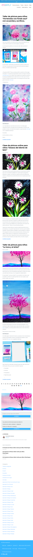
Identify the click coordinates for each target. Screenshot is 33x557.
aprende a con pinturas (8, 484)
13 (26, 383)
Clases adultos (25, 7)
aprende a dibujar (6, 488)
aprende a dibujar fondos (8, 513)
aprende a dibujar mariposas (9, 529)
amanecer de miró (7, 475)
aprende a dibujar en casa (8, 504)
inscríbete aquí (6, 75)
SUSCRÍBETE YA (16, 428)
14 (29, 383)
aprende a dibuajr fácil (8, 486)
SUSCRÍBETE (16, 416)
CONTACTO (15, 545)
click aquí (11, 79)
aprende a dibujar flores (8, 511)
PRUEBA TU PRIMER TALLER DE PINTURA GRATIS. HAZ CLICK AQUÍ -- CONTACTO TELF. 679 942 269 (16, 1)
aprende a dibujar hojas (8, 520)
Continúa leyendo (7, 139)
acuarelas (5, 473)
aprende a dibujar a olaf (8, 491)
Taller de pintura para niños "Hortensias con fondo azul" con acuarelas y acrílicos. (15, 18)
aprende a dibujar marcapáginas (10, 527)
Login (30, 7)
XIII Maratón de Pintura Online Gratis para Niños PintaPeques (16, 457)
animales (5, 479)
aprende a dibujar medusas (8, 531)
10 (20, 383)
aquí (3, 327)
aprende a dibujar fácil (8, 515)
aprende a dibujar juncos (8, 522)
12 (24, 383)
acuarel (4, 470)
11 (22, 383)
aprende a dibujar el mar (8, 502)
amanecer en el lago (7, 477)
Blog (30, 5)
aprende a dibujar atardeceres (9, 495)
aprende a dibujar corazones (9, 500)
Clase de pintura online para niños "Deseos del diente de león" (15, 147)
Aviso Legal (14, 548)
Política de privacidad (6, 548)
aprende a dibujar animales (9, 493)
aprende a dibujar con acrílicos (9, 497)
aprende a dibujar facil (8, 506)
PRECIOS (4, 545)
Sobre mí (26, 5)
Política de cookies (22, 548)
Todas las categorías (7, 466)
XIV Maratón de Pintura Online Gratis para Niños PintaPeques (13, 452)
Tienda (21, 5)
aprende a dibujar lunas (8, 524)
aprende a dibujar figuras (8, 509)
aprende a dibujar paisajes (8, 533)
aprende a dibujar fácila (8, 518)
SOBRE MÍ (9, 545)
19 (21, 385)
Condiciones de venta (6, 551)
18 (18, 385)
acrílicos (4, 468)
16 (14, 385)
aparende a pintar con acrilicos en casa (11, 482)
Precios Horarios (15, 5)
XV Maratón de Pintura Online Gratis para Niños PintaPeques (16, 447)
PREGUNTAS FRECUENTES (25, 545)
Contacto (19, 7)
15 (12, 385)
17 (16, 385)
